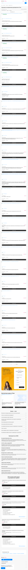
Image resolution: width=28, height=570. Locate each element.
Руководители (15, 553)
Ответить (21, 387)
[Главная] (1, 5)
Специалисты (11, 553)
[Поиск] (26, 3)
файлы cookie (5, 565)
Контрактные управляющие (20, 553)
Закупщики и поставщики (5, 553)
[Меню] (26, 1)
